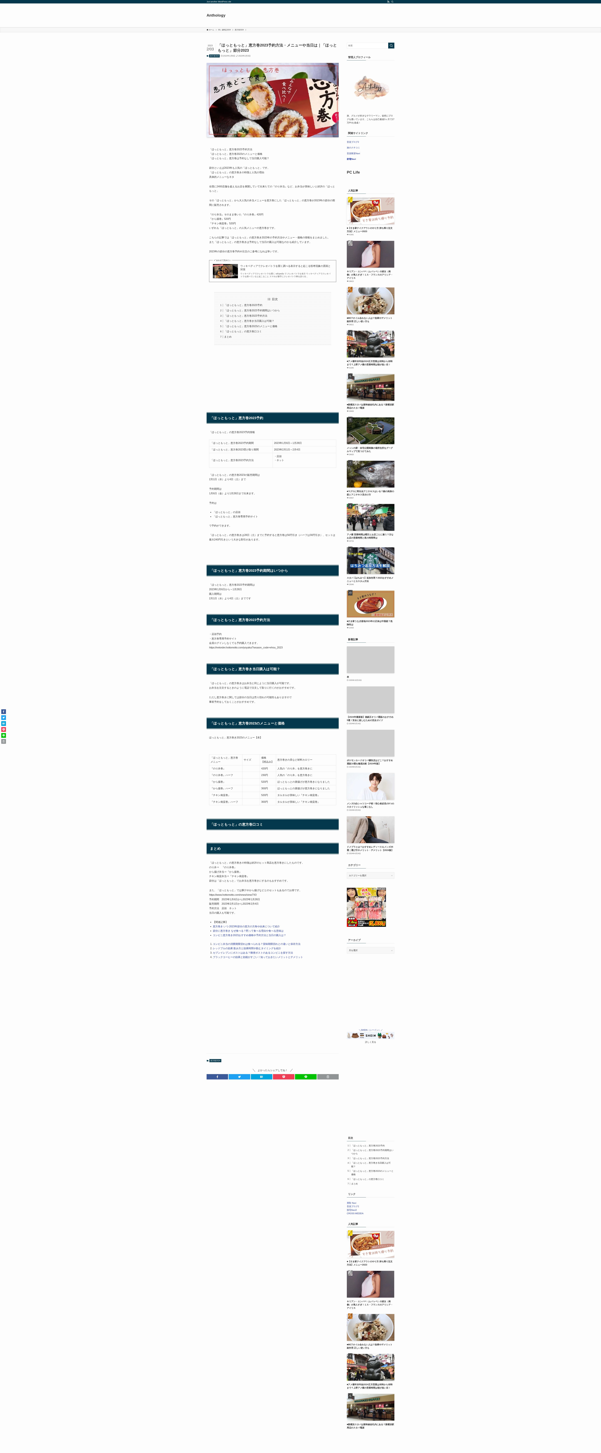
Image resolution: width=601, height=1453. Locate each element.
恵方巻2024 (214, 56)
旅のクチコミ (353, 147)
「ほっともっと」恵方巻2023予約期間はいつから (252, 310)
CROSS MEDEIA (355, 1213)
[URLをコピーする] (328, 1076)
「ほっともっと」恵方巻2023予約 (243, 305)
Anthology (216, 15)
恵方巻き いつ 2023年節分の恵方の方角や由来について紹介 (246, 926)
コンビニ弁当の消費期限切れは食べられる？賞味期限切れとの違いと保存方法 (256, 944)
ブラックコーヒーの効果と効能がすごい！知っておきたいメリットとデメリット (258, 957)
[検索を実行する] (391, 46)
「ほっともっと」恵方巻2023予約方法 (245, 315)
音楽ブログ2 (353, 142)
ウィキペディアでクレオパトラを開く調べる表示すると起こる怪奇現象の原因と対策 (285, 268)
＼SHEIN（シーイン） (370, 1030)
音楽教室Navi (353, 153)
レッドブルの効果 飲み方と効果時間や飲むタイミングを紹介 (247, 948)
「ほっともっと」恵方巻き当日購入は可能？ (249, 321)
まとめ (228, 336)
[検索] (392, 1)
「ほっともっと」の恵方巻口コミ (243, 331)
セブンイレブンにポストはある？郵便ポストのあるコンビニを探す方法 (253, 952)
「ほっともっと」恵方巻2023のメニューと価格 (250, 326)
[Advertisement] (272, 377)
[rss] (388, 1)
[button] (217, 1076)
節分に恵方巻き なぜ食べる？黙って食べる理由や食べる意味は (248, 930)
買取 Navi (351, 1203)
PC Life (353, 172)
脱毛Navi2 (352, 1210)
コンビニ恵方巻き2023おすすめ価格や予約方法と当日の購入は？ (249, 935)
